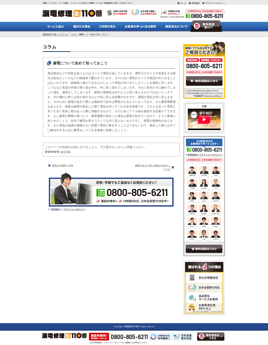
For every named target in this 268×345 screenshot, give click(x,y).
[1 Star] (46, 151)
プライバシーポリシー (215, 3)
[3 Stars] (52, 151)
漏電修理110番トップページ (55, 34)
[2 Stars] (49, 151)
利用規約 (196, 3)
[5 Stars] (58, 151)
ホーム (183, 3)
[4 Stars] (55, 151)
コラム (74, 34)
